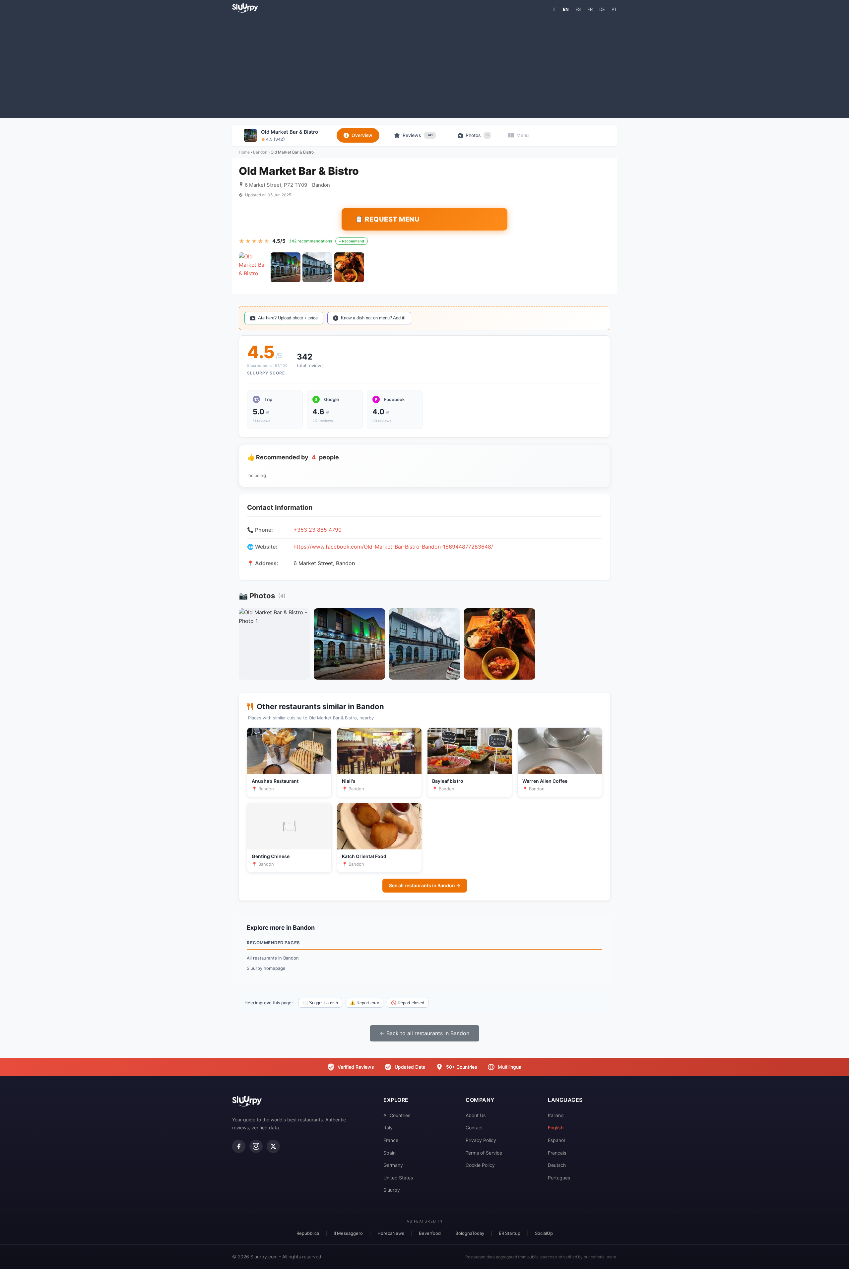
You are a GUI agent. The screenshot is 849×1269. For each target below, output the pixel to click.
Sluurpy (391, 1190)
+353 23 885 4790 (318, 529)
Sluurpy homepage (266, 968)
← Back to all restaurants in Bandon (424, 1033)
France (390, 1140)
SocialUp (544, 1233)
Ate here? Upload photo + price (288, 317)
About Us (476, 1115)
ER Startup (509, 1233)
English (555, 1127)
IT (554, 9)
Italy (388, 1127)
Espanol (556, 1140)
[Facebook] (238, 1146)
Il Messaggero (348, 1233)
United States (398, 1177)
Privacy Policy (481, 1140)
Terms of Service (484, 1153)
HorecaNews (390, 1233)
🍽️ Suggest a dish (320, 1002)
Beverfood (430, 1233)
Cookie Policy (480, 1165)
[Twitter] (273, 1146)
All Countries (396, 1115)
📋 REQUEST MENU (387, 219)
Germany (393, 1165)
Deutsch (557, 1165)
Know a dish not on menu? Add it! (373, 317)
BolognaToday (469, 1233)
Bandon (260, 152)
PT (614, 9)
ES (578, 9)
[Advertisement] (424, 65)
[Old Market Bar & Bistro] (254, 267)
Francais (557, 1153)
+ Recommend (351, 241)
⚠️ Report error (364, 1002)
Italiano (555, 1115)
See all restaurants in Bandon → (424, 885)
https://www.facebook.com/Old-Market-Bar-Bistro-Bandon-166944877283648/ (393, 546)
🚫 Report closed (407, 1002)
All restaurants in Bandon (273, 958)
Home (244, 152)
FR (590, 9)
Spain (389, 1153)
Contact (474, 1127)
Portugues (559, 1177)
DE (602, 9)
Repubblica (307, 1233)
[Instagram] (256, 1146)
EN (566, 9)
